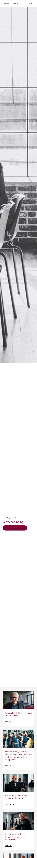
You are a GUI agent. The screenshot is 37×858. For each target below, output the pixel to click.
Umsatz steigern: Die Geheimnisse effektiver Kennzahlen (15, 837)
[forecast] (18, 692)
